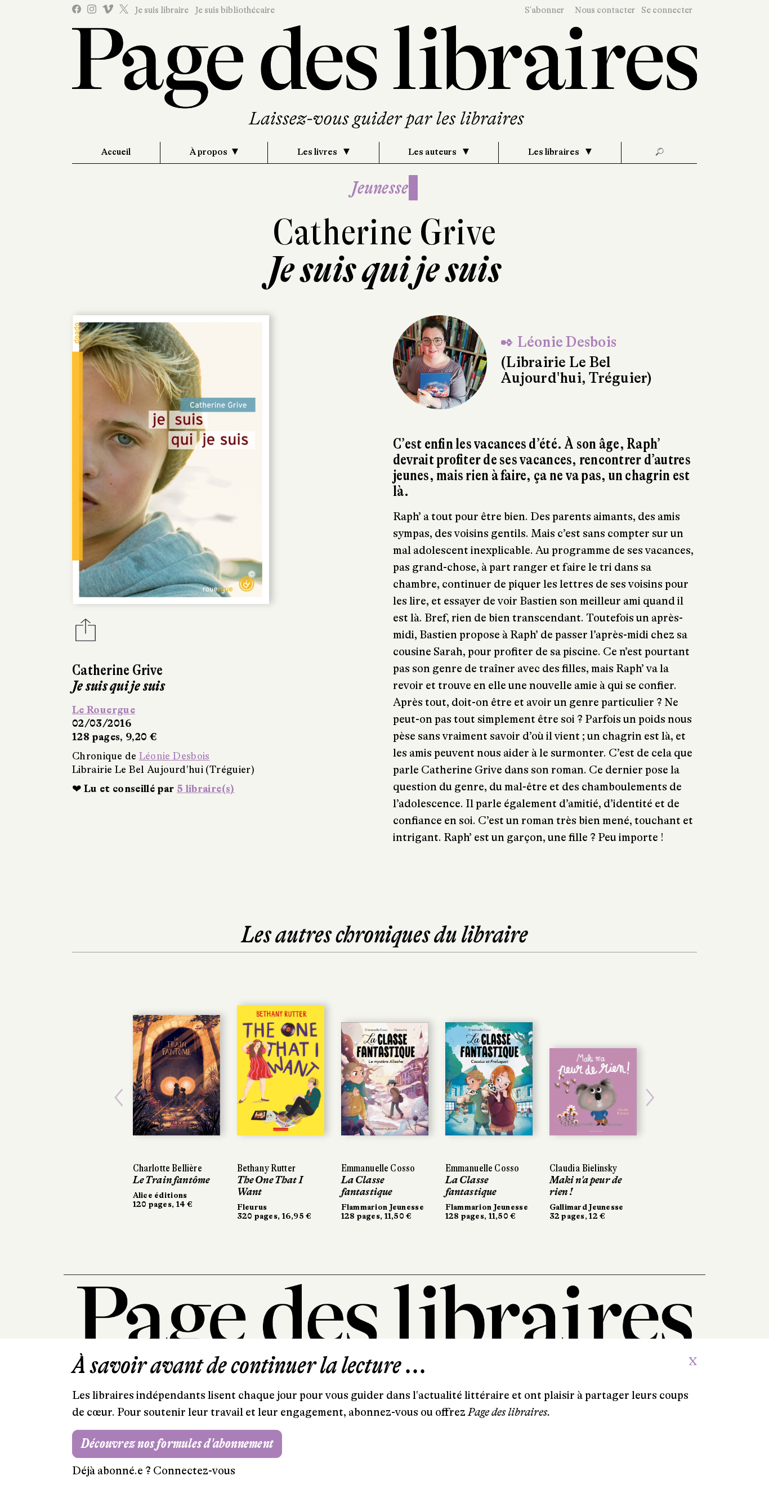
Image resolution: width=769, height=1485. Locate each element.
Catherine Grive (384, 232)
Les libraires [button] (554, 152)
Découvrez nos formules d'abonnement (177, 1443)
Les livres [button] (318, 152)
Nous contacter (605, 10)
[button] (119, 1097)
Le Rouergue (103, 709)
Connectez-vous (194, 1470)
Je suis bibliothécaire (235, 10)
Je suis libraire (162, 10)
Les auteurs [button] (433, 152)
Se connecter (666, 10)
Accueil (116, 152)
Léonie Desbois (174, 756)
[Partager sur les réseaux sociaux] (85, 633)
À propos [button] (208, 152)
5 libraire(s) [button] (206, 788)
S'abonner (544, 10)
